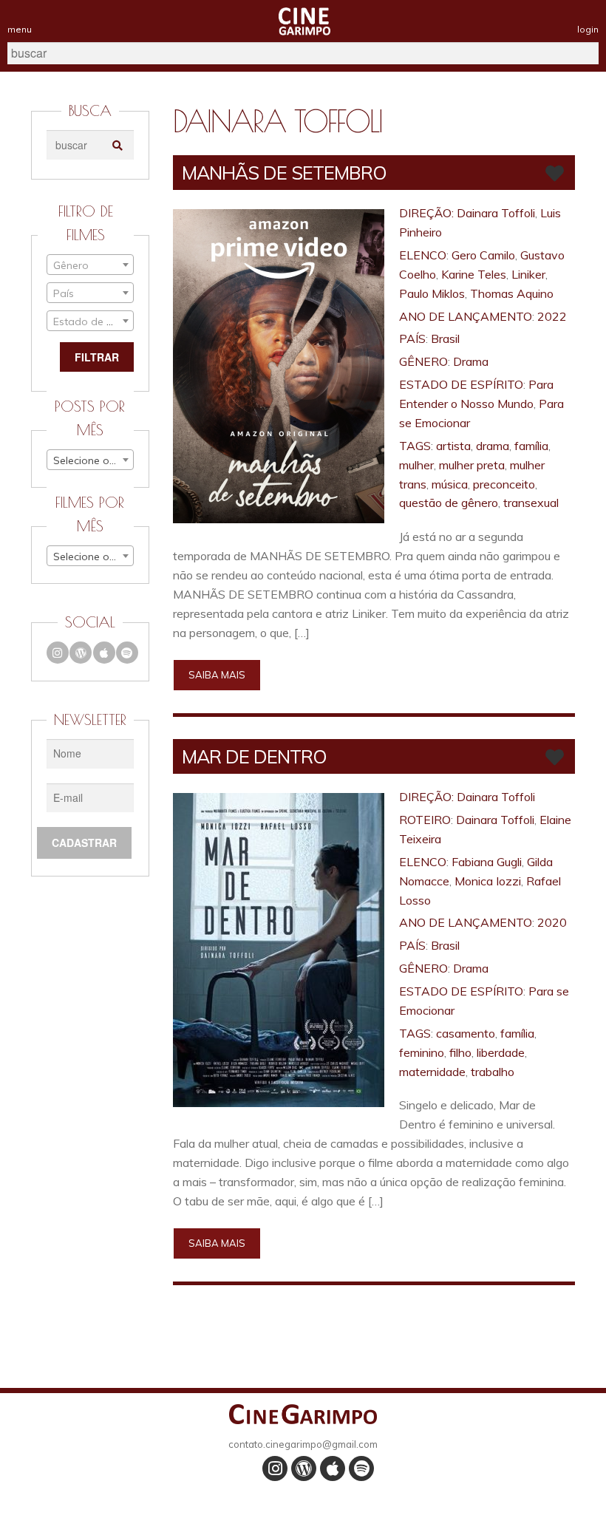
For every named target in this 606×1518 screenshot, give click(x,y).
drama (492, 445)
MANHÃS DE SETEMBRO (284, 172)
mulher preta (472, 464)
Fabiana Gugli (487, 861)
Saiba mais (216, 675)
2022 (552, 316)
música (450, 484)
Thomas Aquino (512, 293)
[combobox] (90, 264)
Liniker (528, 274)
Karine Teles (473, 274)
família (531, 445)
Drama (470, 361)
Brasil (445, 338)
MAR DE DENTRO (254, 756)
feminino (421, 1052)
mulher (416, 464)
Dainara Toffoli (496, 212)
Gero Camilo (483, 255)
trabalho (492, 1071)
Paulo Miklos (432, 293)
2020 (552, 922)
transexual (531, 502)
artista (453, 445)
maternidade (432, 1071)
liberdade (501, 1052)
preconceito (504, 484)
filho (460, 1052)
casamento (465, 1033)
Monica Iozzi (487, 881)
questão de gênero (448, 502)
